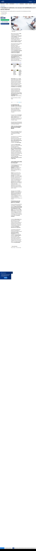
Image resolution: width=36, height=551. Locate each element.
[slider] (14, 102)
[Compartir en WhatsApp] (4, 18)
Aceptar (6, 277)
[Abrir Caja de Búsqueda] (34, 1)
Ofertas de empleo (13, 247)
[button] (12, 102)
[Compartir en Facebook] (1, 18)
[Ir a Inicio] (2, 2)
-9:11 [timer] (16, 102)
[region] (16, 102)
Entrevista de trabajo (18, 247)
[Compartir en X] (3, 18)
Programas (30, 1)
